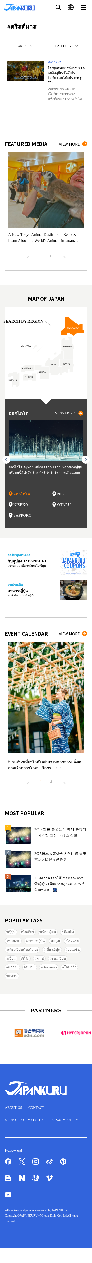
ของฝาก (14, 941)
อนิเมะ (30, 967)
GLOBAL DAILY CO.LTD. (24, 1120)
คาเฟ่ (40, 958)
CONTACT (36, 1108)
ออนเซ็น (73, 949)
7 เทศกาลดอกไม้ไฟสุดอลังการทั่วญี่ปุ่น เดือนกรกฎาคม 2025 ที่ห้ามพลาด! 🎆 (59, 884)
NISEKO (20, 505)
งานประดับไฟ (73, 99)
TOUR (71, 89)
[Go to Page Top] (82, 1253)
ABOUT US (13, 1108)
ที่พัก (26, 958)
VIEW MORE (69, 144)
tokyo (56, 941)
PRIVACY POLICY (64, 1120)
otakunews (49, 967)
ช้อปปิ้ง (68, 932)
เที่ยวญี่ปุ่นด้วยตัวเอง (23, 949)
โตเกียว (54, 94)
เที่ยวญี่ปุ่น (48, 932)
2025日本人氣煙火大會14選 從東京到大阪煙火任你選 (60, 856)
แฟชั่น (13, 976)
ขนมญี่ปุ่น (58, 958)
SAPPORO (22, 515)
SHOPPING (56, 89)
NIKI (61, 494)
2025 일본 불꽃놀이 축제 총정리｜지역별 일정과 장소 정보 (60, 832)
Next (64, 255)
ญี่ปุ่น (12, 932)
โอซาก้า (70, 967)
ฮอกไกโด (21, 494)
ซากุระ (13, 967)
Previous (27, 255)
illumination (68, 94)
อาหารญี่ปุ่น (36, 941)
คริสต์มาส (55, 99)
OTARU (64, 505)
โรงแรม (73, 941)
